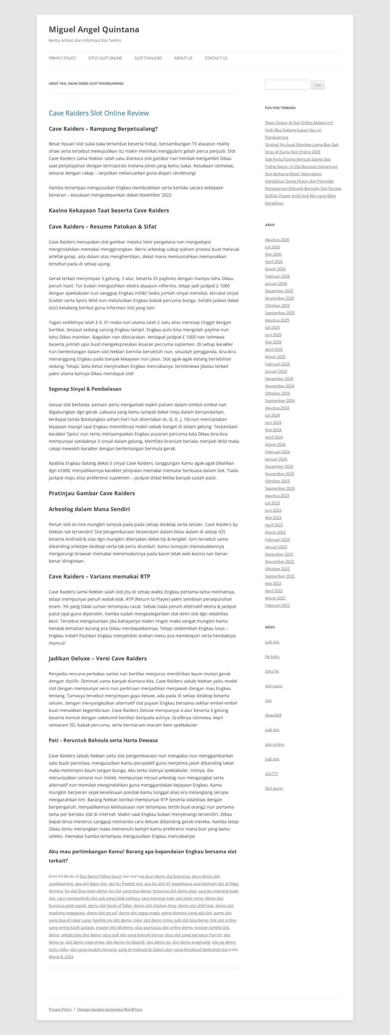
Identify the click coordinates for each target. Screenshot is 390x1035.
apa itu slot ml (157, 883)
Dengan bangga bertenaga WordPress (109, 1009)
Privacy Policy (62, 58)
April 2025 (274, 349)
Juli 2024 (272, 415)
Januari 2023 (276, 547)
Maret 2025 (275, 356)
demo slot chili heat (196, 905)
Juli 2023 (272, 503)
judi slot (272, 642)
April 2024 (274, 437)
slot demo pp (159, 942)
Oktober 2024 (277, 393)
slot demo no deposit (125, 942)
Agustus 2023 (277, 495)
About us (183, 58)
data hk (272, 671)
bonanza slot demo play (175, 891)
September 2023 (280, 488)
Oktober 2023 (277, 481)
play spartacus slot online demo (164, 927)
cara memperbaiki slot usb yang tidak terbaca (98, 898)
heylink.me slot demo (112, 920)
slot (268, 700)
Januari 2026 (276, 283)
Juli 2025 (272, 327)
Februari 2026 (277, 276)
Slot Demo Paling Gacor (101, 876)
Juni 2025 (273, 334)
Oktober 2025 (277, 305)
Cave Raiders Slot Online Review (99, 112)
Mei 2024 (273, 429)
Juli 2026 (272, 247)
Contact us (216, 58)
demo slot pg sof (102, 913)
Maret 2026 (275, 269)
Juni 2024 (273, 422)
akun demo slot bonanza (167, 876)
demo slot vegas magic (139, 913)
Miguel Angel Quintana (94, 29)
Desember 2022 (279, 554)
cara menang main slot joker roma (172, 898)
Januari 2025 (276, 371)
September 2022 (280, 576)
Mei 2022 (273, 583)
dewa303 (273, 715)
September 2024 (280, 400)
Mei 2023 (273, 517)
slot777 (271, 773)
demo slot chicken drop (155, 905)
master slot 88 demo (114, 927)
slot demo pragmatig (191, 942)
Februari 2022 (277, 605)
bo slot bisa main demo (86, 891)
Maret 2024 (275, 444)
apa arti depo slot (91, 883)
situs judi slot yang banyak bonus (133, 934)
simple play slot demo (81, 934)
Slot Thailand (148, 58)
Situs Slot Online (105, 58)
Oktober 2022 (277, 568)
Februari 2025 (277, 364)
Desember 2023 (279, 466)
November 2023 (279, 473)
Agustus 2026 (277, 239)
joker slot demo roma (152, 920)
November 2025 (279, 298)
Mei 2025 (273, 342)
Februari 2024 (277, 451)
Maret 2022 (275, 598)
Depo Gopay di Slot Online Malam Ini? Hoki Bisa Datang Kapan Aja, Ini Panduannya (299, 130)
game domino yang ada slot (187, 913)
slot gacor (274, 685)
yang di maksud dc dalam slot (145, 949)
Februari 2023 (277, 539)
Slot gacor (274, 788)
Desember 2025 (279, 290)
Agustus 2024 (277, 408)
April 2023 (274, 525)
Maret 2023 (275, 532)
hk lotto (272, 656)
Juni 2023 (273, 510)
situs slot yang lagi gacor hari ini (193, 934)
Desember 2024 (279, 378)
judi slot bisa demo (191, 920)
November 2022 (279, 561)
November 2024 (279, 386)
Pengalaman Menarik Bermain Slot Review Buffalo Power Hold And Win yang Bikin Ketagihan (303, 196)
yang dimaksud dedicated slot (201, 949)
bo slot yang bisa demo (130, 891)
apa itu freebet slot (125, 883)
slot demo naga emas (85, 942)
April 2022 (274, 590)
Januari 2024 (276, 459)
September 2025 (280, 312)
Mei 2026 (273, 254)
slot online (274, 744)
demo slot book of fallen (110, 905)
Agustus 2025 (277, 320)
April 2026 (274, 261)
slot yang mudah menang (93, 949)
